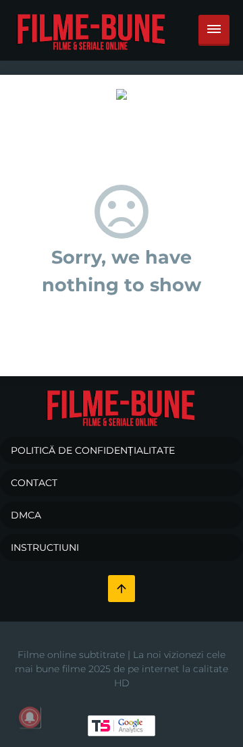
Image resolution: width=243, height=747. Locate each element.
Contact (34, 483)
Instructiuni (45, 547)
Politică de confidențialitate (93, 450)
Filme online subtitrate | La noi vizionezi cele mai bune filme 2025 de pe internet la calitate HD (121, 669)
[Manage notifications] (29, 717)
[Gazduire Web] (121, 94)
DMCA (26, 515)
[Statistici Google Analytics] (121, 725)
